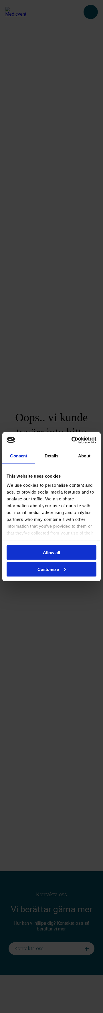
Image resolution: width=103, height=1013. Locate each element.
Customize (48, 569)
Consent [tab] (18, 455)
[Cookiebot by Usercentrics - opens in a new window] (72, 440)
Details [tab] (52, 455)
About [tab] (84, 455)
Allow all (51, 552)
